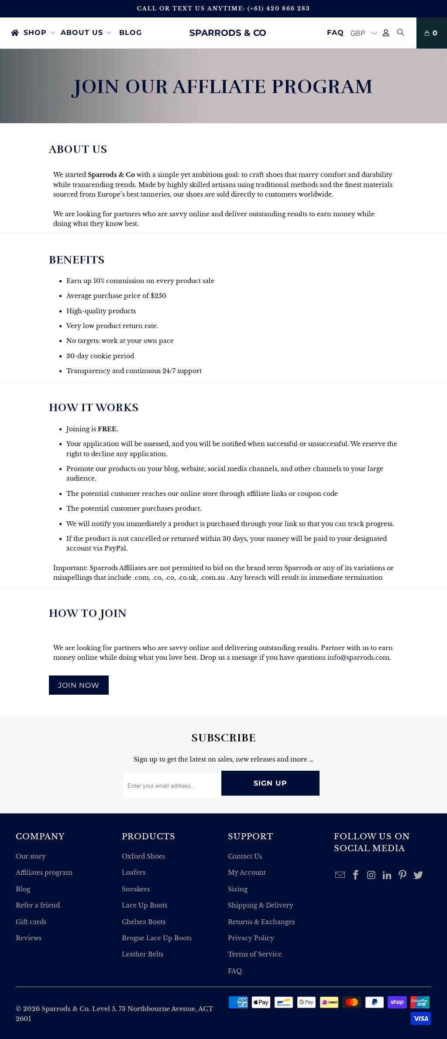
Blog (23, 889)
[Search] (401, 33)
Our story (31, 856)
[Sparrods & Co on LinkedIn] (387, 875)
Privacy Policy (251, 938)
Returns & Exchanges (261, 922)
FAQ (235, 971)
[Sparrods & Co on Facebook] (356, 875)
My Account (247, 872)
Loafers (133, 872)
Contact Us (245, 856)
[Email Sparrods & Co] (340, 875)
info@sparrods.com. (359, 657)
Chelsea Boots (143, 922)
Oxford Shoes (143, 856)
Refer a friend (38, 905)
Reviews (28, 938)
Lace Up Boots (144, 905)
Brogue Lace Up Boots (157, 938)
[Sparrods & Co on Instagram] (371, 875)
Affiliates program (44, 872)
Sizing (238, 889)
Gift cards (31, 922)
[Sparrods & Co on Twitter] (418, 875)
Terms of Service (255, 954)
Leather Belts (142, 954)
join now (79, 685)
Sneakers (136, 889)
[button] (40, 33)
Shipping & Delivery (260, 905)
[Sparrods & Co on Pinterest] (402, 875)
